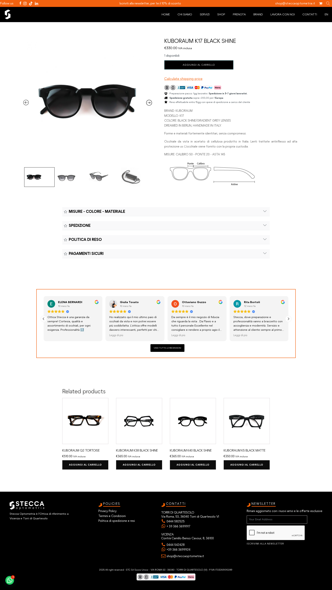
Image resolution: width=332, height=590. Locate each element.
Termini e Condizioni (112, 516)
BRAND (258, 14)
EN (326, 14)
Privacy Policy (107, 511)
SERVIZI (205, 14)
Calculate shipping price (183, 79)
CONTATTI (309, 14)
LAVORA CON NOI (283, 14)
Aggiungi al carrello (199, 64)
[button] (288, 319)
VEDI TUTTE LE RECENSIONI (167, 347)
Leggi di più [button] (116, 335)
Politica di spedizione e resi (116, 521)
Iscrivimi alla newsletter (265, 543)
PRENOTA (239, 14)
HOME (166, 14)
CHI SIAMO (185, 14)
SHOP (221, 14)
